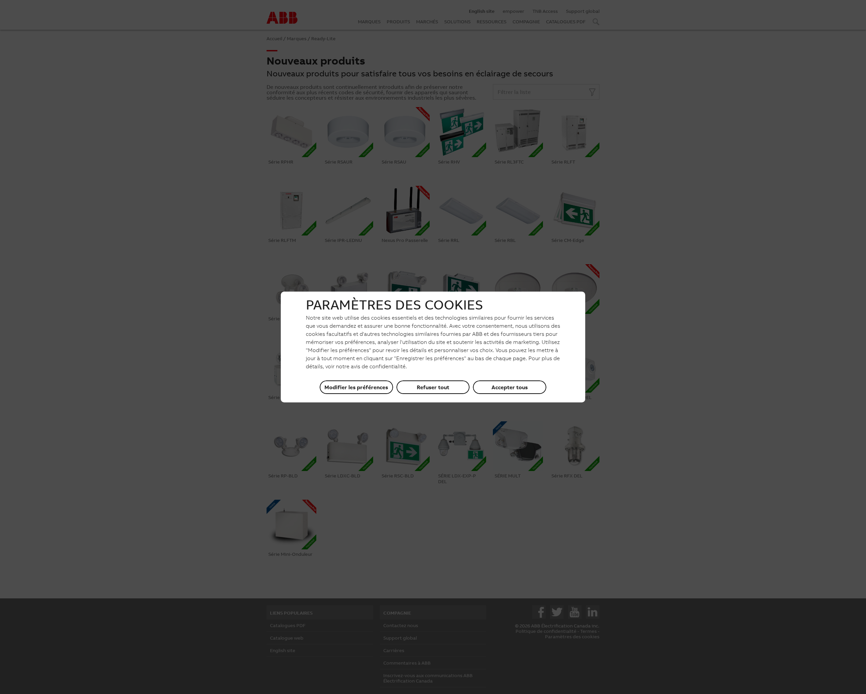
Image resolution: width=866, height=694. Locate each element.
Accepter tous (510, 387)
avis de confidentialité (378, 366)
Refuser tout (433, 387)
